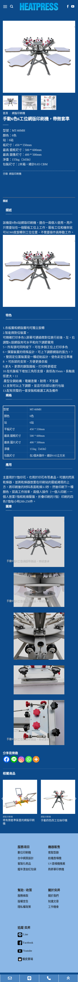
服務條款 (23, 895)
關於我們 (53, 895)
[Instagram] (21, 759)
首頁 (5, 113)
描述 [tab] (5, 201)
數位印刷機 (24, 852)
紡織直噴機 (54, 858)
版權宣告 (23, 901)
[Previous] (9, 57)
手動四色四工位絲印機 (54, 820)
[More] (36, 759)
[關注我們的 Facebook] (67, 6)
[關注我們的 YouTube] (72, 6)
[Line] (14, 759)
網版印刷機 (18, 113)
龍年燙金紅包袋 (27, 869)
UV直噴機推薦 (56, 863)
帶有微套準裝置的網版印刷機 (19, 822)
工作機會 (53, 906)
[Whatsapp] (28, 759)
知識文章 (53, 901)
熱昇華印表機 (56, 869)
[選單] (5, 6)
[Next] (69, 57)
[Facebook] (6, 759)
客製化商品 (24, 863)
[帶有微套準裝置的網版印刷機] (20, 797)
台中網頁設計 (26, 858)
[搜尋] (11, 6)
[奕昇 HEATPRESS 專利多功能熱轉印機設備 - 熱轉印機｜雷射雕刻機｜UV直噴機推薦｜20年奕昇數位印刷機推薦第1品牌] (39, 6)
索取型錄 (53, 852)
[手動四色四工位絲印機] (58, 797)
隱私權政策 (24, 906)
